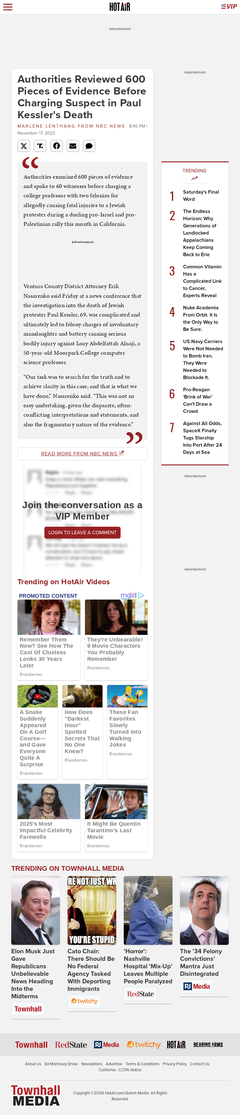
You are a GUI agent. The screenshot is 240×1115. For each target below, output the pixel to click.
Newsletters (91, 1064)
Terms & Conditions (142, 1064)
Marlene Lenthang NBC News (73, 126)
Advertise (114, 1064)
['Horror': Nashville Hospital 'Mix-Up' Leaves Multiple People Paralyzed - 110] (148, 910)
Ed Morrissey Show (61, 1064)
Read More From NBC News (80, 454)
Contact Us (199, 1064)
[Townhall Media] (35, 1094)
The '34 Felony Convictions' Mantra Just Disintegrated (201, 963)
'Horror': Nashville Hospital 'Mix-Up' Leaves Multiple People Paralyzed (148, 966)
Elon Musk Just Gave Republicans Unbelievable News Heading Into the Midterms (33, 974)
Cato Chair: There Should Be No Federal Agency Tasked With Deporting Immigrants (91, 970)
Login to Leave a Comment (82, 533)
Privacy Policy (175, 1064)
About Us (33, 1064)
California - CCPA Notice (120, 1069)
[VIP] (229, 7)
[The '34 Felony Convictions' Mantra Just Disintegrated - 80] (204, 910)
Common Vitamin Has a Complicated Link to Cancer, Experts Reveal (202, 281)
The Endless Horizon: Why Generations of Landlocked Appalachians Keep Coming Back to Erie (199, 233)
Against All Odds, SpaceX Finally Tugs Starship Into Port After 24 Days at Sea (202, 437)
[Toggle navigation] (7, 7)
